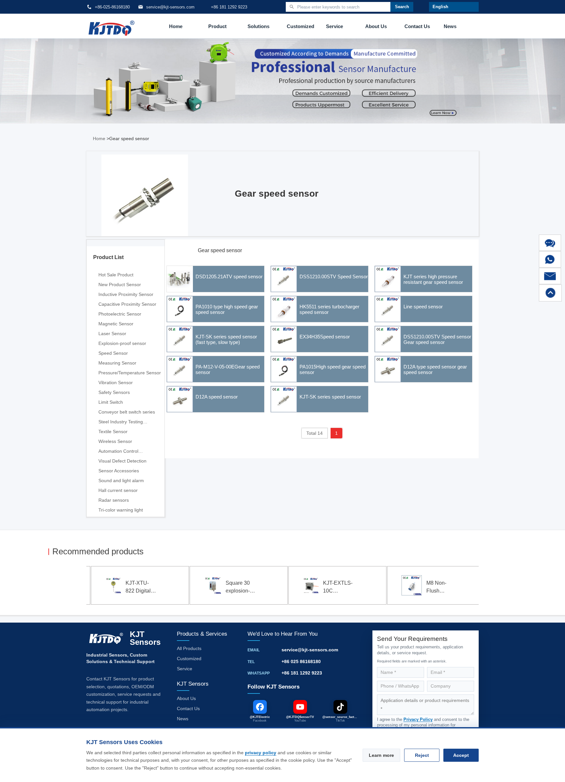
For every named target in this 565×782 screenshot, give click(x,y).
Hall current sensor (118, 490)
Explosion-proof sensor (122, 343)
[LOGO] (111, 26)
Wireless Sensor (115, 441)
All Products (189, 648)
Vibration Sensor (115, 382)
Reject (422, 755)
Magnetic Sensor (115, 323)
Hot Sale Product (115, 274)
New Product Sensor (119, 284)
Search (402, 6)
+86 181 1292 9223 (302, 673)
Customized (300, 26)
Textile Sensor (113, 431)
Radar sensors (113, 500)
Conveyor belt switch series (126, 412)
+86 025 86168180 (301, 661)
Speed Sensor (113, 353)
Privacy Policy (418, 719)
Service (334, 26)
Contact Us (417, 26)
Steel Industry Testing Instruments (120, 423)
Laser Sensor (112, 333)
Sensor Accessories (118, 470)
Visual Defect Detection (122, 461)
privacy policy (260, 752)
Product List (108, 257)
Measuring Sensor (117, 363)
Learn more (381, 755)
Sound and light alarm (121, 480)
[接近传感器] (152, 198)
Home (175, 26)
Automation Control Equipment (118, 452)
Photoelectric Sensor (119, 314)
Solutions (258, 26)
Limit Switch (110, 402)
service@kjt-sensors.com (310, 649)
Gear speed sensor (220, 250)
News (450, 26)
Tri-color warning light (120, 510)
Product (217, 26)
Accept (461, 755)
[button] (58, 586)
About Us (376, 26)
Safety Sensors (114, 392)
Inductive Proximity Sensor (125, 294)
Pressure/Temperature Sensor (129, 372)
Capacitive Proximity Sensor (127, 304)
